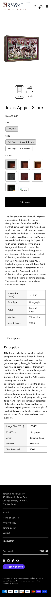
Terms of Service (11, 517)
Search (6, 512)
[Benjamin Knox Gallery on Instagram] (8, 561)
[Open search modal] (35, 6)
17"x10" (12, 128)
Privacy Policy (9, 522)
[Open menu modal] (47, 6)
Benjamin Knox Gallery (26, 578)
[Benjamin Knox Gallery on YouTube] (18, 561)
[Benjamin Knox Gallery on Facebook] (4, 561)
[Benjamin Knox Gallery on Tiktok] (13, 561)
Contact (6, 532)
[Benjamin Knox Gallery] (17, 6)
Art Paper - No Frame (19, 148)
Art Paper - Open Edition (21, 142)
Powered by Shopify (10, 583)
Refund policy (9, 527)
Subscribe (43, 551)
